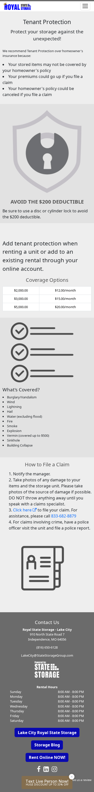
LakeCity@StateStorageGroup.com (47, 655)
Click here (23, 510)
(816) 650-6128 (47, 647)
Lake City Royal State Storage (47, 732)
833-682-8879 (63, 516)
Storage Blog (47, 745)
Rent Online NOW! (47, 757)
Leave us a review (79, 780)
